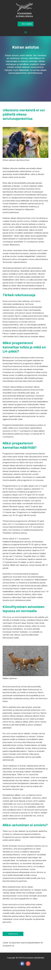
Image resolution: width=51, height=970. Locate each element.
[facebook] (22, 963)
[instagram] (28, 963)
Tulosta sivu (13, 934)
